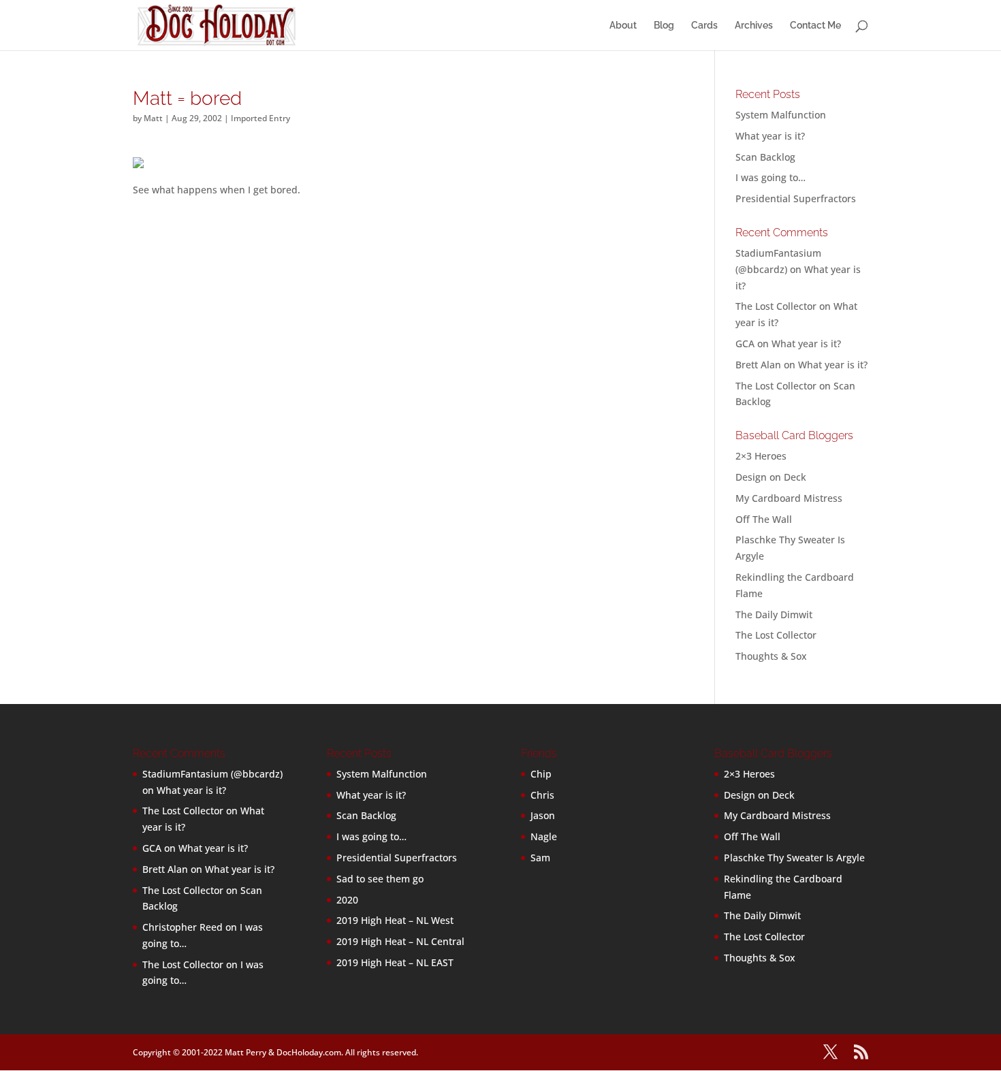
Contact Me (815, 25)
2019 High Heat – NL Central (400, 941)
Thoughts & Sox (771, 656)
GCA (744, 343)
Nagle (543, 836)
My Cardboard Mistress (788, 498)
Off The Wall (763, 519)
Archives (754, 25)
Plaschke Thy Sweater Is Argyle (794, 857)
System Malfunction (780, 114)
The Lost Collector (775, 634)
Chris (542, 794)
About (623, 25)
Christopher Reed (182, 927)
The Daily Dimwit (773, 614)
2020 (347, 899)
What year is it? (770, 135)
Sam (540, 857)
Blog (664, 25)
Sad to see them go (380, 878)
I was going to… (770, 177)
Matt (153, 118)
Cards (704, 25)
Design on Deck (770, 476)
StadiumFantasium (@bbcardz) (212, 773)
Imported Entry (260, 118)
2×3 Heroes (760, 455)
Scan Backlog (765, 156)
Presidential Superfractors (795, 198)
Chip (541, 773)
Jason (542, 815)
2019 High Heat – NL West (395, 920)
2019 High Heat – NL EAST (395, 962)
